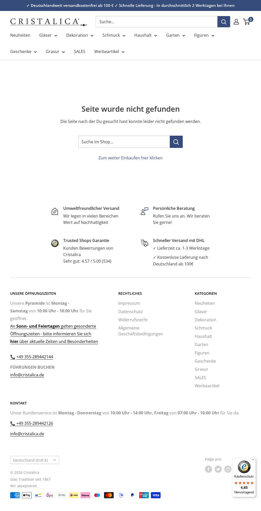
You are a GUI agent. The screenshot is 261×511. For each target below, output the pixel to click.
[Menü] (253, 461)
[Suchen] (223, 21)
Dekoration (77, 35)
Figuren (201, 35)
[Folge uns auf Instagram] (227, 469)
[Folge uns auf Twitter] (218, 469)
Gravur (52, 51)
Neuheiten (20, 35)
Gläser (45, 35)
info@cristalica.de (27, 375)
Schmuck (111, 35)
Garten (173, 35)
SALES (79, 51)
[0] (246, 22)
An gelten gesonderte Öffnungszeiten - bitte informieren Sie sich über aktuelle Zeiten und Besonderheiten (54, 333)
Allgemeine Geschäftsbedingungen (140, 330)
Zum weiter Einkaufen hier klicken (130, 158)
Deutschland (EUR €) (30, 460)
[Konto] (236, 21)
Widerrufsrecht (133, 320)
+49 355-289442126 (34, 423)
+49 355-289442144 (34, 357)
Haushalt (143, 35)
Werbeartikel (106, 51)
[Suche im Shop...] (176, 142)
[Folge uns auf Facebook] (208, 469)
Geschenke (20, 51)
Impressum (129, 303)
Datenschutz (130, 311)
